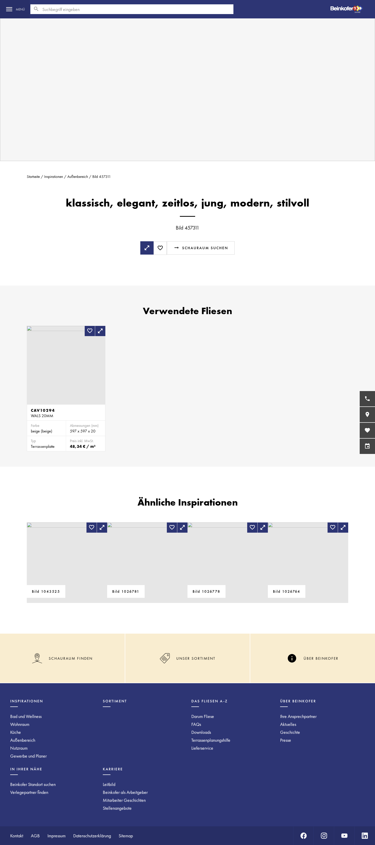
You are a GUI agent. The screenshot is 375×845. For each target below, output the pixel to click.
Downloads (201, 732)
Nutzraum (19, 748)
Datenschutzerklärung (92, 836)
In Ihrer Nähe (26, 769)
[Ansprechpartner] (367, 398)
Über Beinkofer (298, 701)
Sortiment (115, 701)
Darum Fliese (202, 716)
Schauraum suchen (205, 247)
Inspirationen (53, 176)
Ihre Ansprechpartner (298, 716)
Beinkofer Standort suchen (33, 784)
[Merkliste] (367, 430)
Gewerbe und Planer (28, 756)
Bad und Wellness (26, 716)
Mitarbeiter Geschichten (124, 800)
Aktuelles (288, 724)
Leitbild (109, 784)
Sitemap (126, 836)
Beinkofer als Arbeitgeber (125, 792)
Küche (15, 732)
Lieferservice (202, 748)
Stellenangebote (117, 808)
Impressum (56, 836)
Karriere (113, 769)
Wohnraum (19, 724)
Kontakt (16, 836)
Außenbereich (77, 176)
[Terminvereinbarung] (367, 446)
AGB (35, 836)
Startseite (33, 176)
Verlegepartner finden (29, 792)
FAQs (196, 724)
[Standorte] (367, 414)
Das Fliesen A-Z (209, 701)
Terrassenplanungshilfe (210, 740)
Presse (285, 740)
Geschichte (290, 732)
